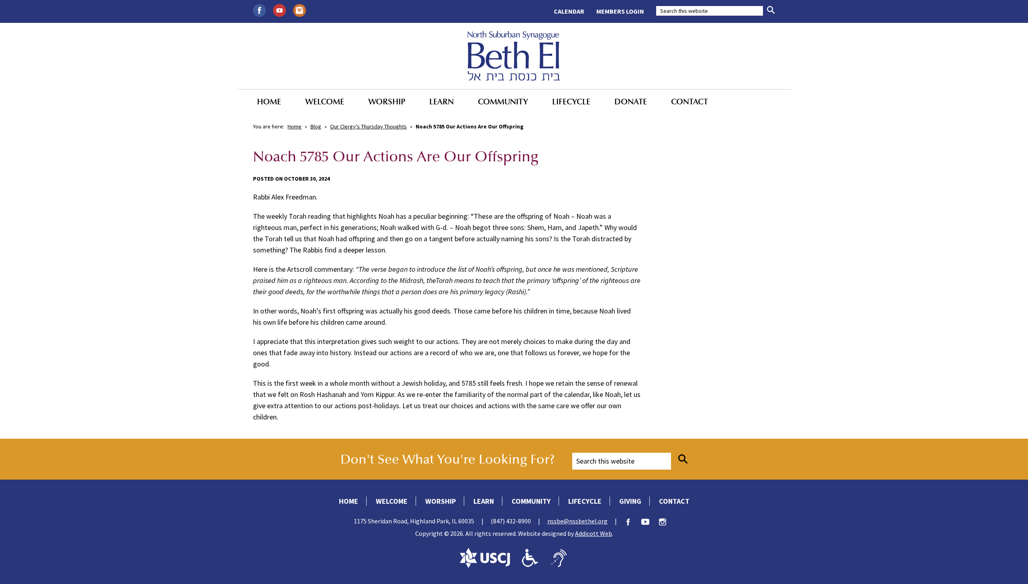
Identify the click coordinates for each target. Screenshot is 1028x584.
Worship (386, 101)
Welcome (324, 101)
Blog (315, 126)
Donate (630, 101)
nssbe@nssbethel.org (577, 521)
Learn (441, 101)
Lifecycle (571, 101)
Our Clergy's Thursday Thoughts (368, 126)
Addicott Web (593, 533)
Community (503, 101)
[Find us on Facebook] (259, 10)
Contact (689, 101)
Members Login (620, 11)
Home (269, 101)
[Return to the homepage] (513, 56)
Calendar (569, 11)
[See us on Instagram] (299, 10)
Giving (630, 501)
